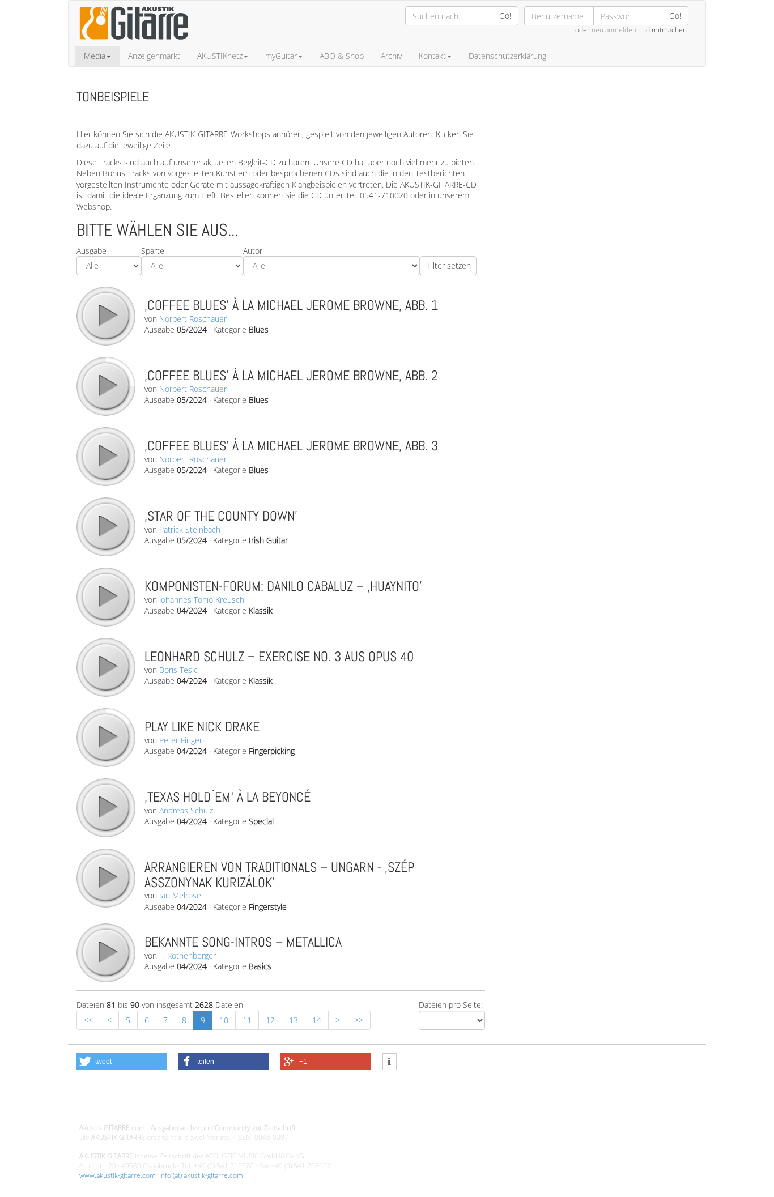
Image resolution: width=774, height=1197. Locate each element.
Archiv (391, 55)
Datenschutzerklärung (507, 55)
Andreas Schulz (186, 810)
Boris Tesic (178, 669)
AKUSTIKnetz (220, 55)
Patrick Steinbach (189, 529)
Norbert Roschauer (193, 318)
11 (247, 1020)
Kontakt (432, 55)
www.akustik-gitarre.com (117, 1175)
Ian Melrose (180, 895)
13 (293, 1020)
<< (88, 1020)
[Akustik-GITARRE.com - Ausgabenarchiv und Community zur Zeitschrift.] (133, 42)
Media (94, 55)
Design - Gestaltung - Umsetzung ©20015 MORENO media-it (172, 1108)
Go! (505, 15)
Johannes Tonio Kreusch (201, 599)
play (105, 315)
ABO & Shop (342, 55)
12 (270, 1020)
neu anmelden (614, 30)
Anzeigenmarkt (154, 55)
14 (316, 1020)
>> (358, 1020)
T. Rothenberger (187, 955)
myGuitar (281, 55)
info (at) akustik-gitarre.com (201, 1175)
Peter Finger (180, 740)
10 (223, 1020)
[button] (121, 1061)
